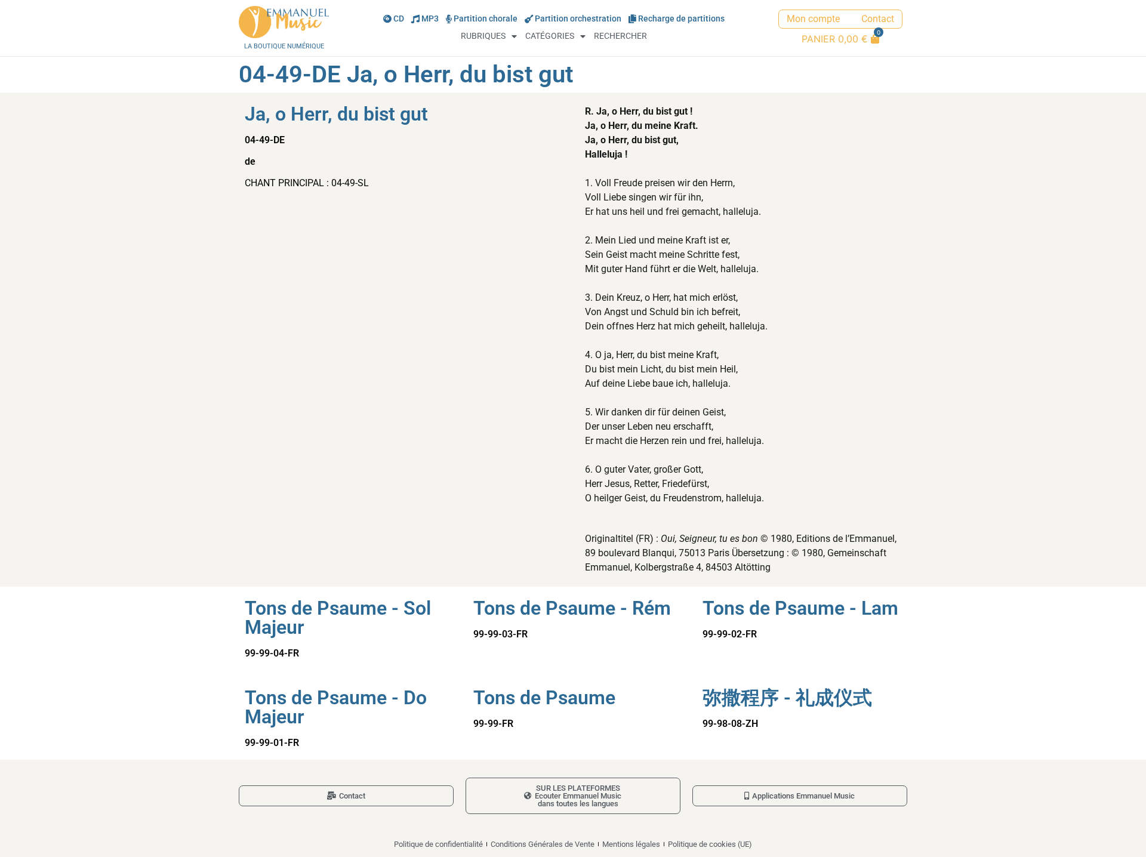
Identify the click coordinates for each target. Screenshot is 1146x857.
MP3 (430, 19)
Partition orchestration (578, 19)
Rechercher (620, 36)
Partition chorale (485, 19)
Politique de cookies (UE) (710, 844)
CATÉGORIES (549, 36)
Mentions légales (631, 844)
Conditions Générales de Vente (542, 844)
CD (398, 19)
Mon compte (813, 18)
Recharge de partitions (681, 19)
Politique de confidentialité (438, 844)
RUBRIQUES (483, 36)
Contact (877, 18)
